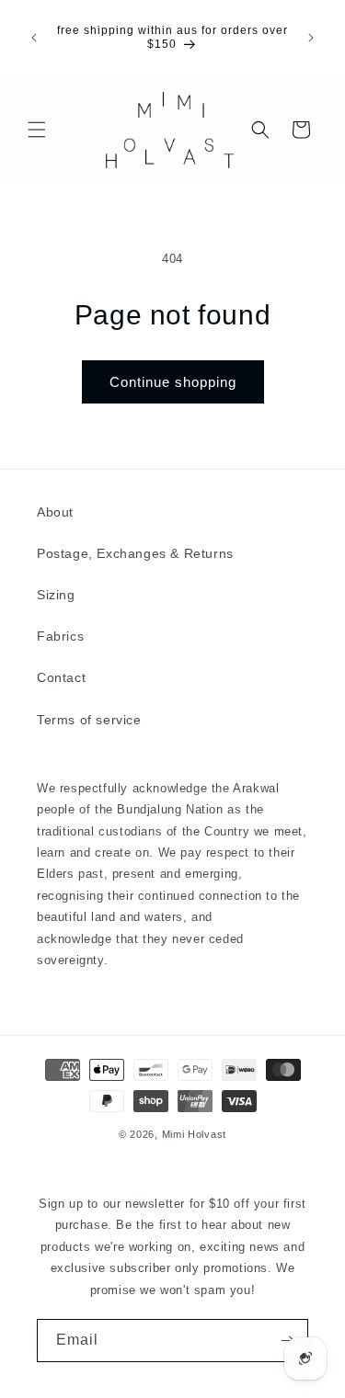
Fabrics (60, 636)
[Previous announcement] (34, 37)
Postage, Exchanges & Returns (135, 553)
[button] (37, 129)
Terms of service (89, 719)
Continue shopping (172, 382)
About (55, 512)
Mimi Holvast (194, 1134)
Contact (61, 677)
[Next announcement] (311, 37)
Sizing (56, 594)
